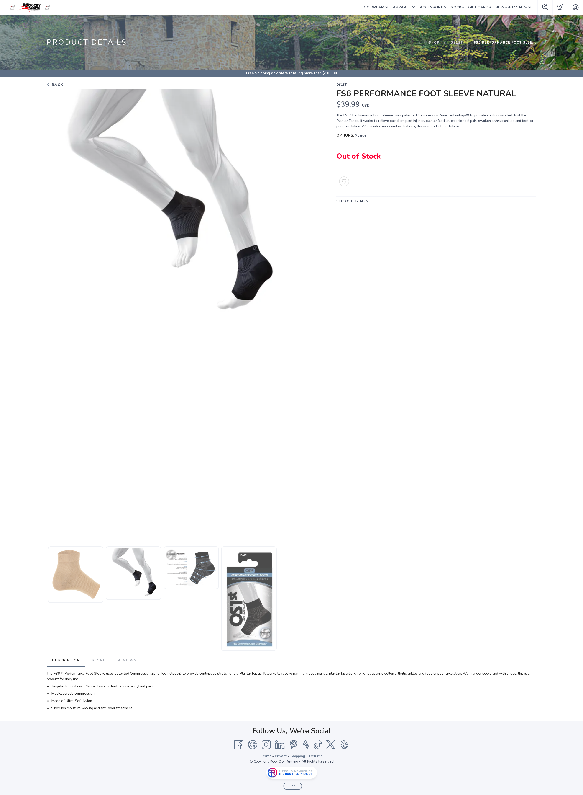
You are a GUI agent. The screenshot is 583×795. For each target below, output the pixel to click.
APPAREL (402, 7)
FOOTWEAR (372, 7)
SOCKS (457, 7)
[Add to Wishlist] (344, 181)
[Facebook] (239, 744)
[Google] (252, 744)
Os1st (456, 43)
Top (293, 786)
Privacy (281, 756)
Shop (434, 43)
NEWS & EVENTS (511, 7)
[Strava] (306, 744)
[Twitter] (331, 744)
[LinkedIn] (280, 744)
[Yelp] (344, 744)
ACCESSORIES (433, 7)
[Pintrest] (293, 744)
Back (57, 84)
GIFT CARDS (479, 7)
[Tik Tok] (318, 744)
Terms (266, 756)
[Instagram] (266, 744)
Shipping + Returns (306, 756)
